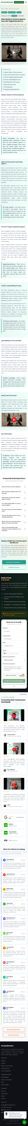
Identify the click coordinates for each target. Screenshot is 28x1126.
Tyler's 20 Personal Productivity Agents (14, 74)
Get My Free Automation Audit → (14, 681)
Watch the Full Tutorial (10, 84)
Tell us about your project (9, 663)
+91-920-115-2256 (6, 1107)
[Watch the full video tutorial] (14, 52)
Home (2, 8)
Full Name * (5, 628)
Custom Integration (6, 1070)
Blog (6, 8)
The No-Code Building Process (12, 79)
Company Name (7, 635)
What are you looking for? (9, 656)
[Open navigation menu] (26, 2)
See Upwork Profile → (14, 1035)
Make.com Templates (6, 1079)
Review (3, 1096)
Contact (3, 1098)
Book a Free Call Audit (19, 2)
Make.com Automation (7, 1065)
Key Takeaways (8, 87)
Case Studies (4, 1093)
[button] (14, 716)
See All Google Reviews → (14, 1029)
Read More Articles (14, 567)
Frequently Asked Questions (11, 89)
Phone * (5, 650)
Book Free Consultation (14, 562)
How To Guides (5, 1084)
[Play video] (14, 419)
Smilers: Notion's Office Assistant (13, 72)
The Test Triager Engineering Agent (13, 77)
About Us (3, 1091)
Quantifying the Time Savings (12, 82)
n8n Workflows (5, 1077)
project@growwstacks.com (8, 1105)
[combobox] (6, 653)
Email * (4, 642)
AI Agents (3, 1060)
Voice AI (3, 1063)
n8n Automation (5, 1068)
